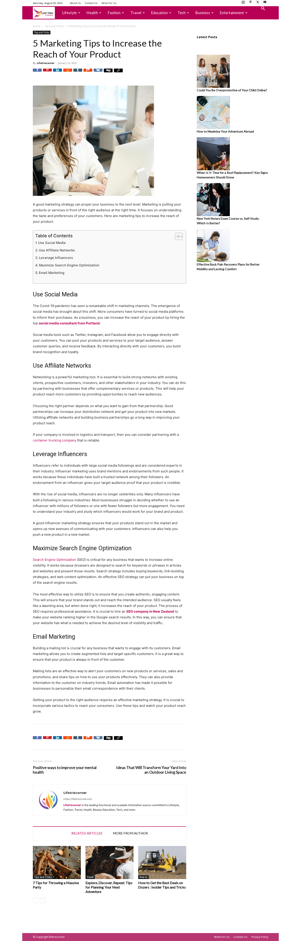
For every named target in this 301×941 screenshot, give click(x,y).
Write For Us (109, 3)
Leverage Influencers (56, 258)
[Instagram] (243, 3)
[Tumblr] (77, 73)
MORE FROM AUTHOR (130, 833)
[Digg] (108, 73)
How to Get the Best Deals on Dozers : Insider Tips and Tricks (162, 885)
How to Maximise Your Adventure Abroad (225, 131)
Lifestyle (69, 12)
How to (143, 877)
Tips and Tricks (54, 26)
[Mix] (88, 73)
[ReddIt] (67, 73)
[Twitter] (257, 3)
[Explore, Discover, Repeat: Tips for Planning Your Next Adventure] (109, 862)
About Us (75, 3)
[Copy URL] (118, 73)
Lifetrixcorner (45, 63)
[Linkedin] (57, 73)
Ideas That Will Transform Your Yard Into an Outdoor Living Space (151, 770)
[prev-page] (35, 900)
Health (92, 12)
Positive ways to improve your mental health (65, 770)
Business (202, 12)
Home (37, 26)
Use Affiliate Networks (57, 250)
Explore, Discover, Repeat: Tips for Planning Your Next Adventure (108, 887)
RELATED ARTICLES (86, 833)
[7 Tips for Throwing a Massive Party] (57, 862)
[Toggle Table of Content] (177, 236)
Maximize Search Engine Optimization (69, 265)
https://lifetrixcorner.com (77, 799)
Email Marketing (51, 273)
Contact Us (91, 3)
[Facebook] (37, 73)
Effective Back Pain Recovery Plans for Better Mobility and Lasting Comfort (228, 266)
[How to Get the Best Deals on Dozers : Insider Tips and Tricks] (162, 862)
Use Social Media (52, 243)
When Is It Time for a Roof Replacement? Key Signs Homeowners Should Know (232, 175)
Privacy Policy (259, 937)
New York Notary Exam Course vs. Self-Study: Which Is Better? (228, 221)
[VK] (98, 73)
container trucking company (54, 440)
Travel (135, 12)
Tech (182, 12)
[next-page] (42, 900)
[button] (263, 9)
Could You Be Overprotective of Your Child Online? (232, 90)
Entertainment (232, 12)
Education (159, 12)
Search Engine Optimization (55, 559)
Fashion (114, 12)
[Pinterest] (250, 3)
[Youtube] (265, 3)
